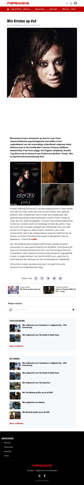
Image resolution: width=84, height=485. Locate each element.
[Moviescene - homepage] (18, 3)
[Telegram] (48, 278)
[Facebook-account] (44, 476)
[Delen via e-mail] (60, 278)
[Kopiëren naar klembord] (54, 278)
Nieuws (26, 9)
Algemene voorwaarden (46, 470)
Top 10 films (16, 9)
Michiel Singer (17, 25)
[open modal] (75, 3)
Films (73, 9)
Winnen (65, 9)
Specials (53, 9)
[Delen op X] (42, 278)
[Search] (67, 3)
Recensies (40, 9)
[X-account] (39, 476)
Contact (30, 470)
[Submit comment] (73, 309)
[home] (8, 9)
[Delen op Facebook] (36, 278)
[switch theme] (71, 3)
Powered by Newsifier (42, 480)
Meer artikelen (16, 346)
